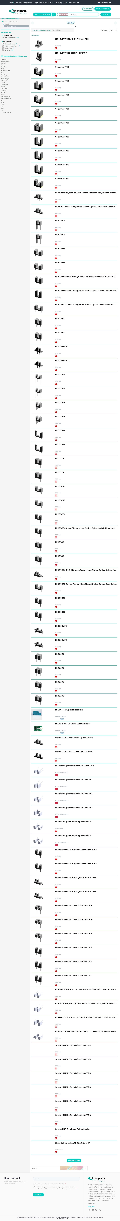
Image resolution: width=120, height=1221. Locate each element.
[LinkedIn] (90, 1210)
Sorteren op (104, 30)
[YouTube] (93, 1210)
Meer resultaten (74, 1160)
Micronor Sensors (9, 44)
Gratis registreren (102, 9)
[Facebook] (97, 1210)
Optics (7, 24)
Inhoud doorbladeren (42, 14)
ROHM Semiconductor (11, 46)
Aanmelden (88, 9)
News (65, 3)
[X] (100, 1210)
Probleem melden (98, 1217)
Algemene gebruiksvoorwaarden (61, 1217)
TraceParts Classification (10, 22)
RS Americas (8, 48)
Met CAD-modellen (10, 38)
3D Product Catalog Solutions (23, 3)
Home (11, 3)
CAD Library (58, 3)
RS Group (7, 50)
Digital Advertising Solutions (44, 3)
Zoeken (105, 14)
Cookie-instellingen (87, 1217)
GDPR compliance (76, 1217)
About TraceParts (74, 3)
